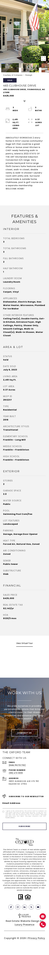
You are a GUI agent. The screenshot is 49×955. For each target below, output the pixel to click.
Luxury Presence (24, 924)
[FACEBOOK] (10, 907)
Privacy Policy (10, 817)
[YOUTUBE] (38, 907)
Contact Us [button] (24, 733)
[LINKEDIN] (24, 907)
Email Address (11, 803)
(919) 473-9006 (16, 773)
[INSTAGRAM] (17, 907)
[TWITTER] (31, 907)
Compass (30, 852)
